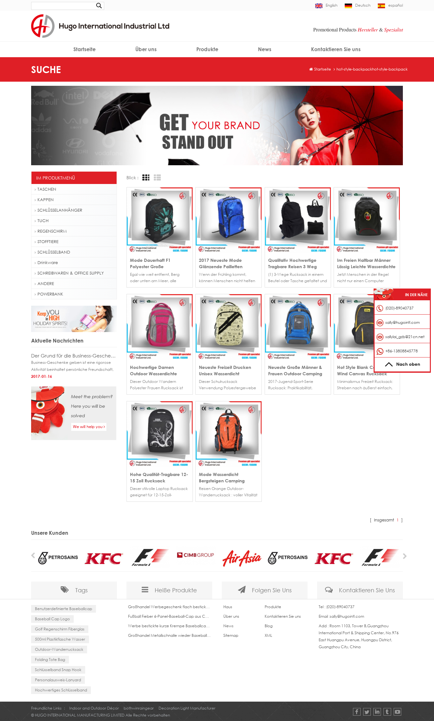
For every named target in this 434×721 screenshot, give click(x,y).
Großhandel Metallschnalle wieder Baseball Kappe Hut (169, 635)
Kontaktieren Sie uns (336, 49)
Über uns (146, 49)
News (264, 49)
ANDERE (45, 283)
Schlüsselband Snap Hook (58, 669)
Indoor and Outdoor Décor (94, 708)
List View (156, 177)
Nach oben (408, 364)
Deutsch (362, 5)
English (331, 5)
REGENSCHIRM (52, 231)
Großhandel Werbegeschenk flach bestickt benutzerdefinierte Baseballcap (169, 606)
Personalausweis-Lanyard (58, 679)
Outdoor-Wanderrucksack (59, 649)
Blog (269, 625)
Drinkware (47, 262)
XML (268, 635)
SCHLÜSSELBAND (53, 252)
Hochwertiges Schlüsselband (61, 690)
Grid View (144, 177)
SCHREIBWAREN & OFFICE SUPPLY (70, 272)
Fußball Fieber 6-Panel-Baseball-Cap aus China (169, 616)
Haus (227, 606)
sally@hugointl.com (347, 616)
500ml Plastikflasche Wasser (60, 639)
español (395, 5)
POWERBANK (50, 293)
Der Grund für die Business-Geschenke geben (74, 355)
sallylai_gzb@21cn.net (404, 336)
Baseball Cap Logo (52, 618)
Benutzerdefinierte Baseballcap (63, 608)
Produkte (207, 49)
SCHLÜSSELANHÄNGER (59, 210)
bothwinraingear (139, 708)
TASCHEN (46, 189)
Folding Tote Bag (50, 659)
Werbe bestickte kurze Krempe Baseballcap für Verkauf (169, 625)
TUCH (43, 220)
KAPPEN (45, 199)
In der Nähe (416, 294)
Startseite (84, 49)
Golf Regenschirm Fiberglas (60, 629)
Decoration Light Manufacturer (187, 708)
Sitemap (230, 635)
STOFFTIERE (47, 241)
